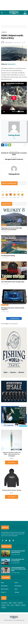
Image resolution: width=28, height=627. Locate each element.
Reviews (17, 592)
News (2, 582)
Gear (16, 589)
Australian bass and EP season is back (18, 551)
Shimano (4, 607)
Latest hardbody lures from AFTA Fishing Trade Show (18, 569)
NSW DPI (17, 605)
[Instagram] (13, 540)
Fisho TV (4, 32)
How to (16, 582)
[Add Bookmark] (25, 144)
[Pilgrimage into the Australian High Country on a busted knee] (14, 217)
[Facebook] (2, 540)
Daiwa (15, 602)
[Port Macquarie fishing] (14, 244)
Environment (18, 586)
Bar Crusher (4, 602)
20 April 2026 (5, 283)
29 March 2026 (5, 311)
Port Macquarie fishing (8, 255)
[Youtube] (9, 540)
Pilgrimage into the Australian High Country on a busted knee (11, 228)
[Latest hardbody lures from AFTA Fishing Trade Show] (5, 570)
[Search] (25, 11)
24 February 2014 (17, 42)
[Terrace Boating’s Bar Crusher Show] (5, 562)
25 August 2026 (5, 231)
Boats (10, 602)
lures (12, 605)
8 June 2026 (5, 257)
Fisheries (20, 602)
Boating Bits (5, 305)
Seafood (23, 605)
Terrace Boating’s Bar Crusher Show (17, 560)
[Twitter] (6, 540)
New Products (4, 589)
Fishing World (8, 42)
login (6, 323)
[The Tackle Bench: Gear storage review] (14, 270)
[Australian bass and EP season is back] (5, 553)
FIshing (3, 605)
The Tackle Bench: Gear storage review (12, 282)
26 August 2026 (16, 554)
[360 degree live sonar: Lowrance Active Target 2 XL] (14, 296)
